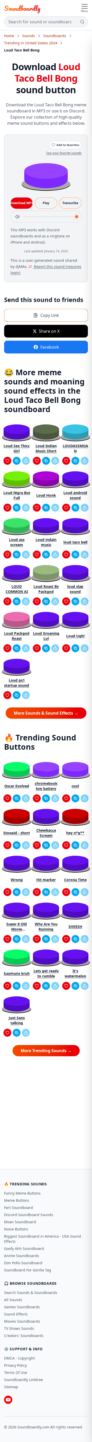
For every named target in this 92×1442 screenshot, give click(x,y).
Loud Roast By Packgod (46, 589)
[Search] (82, 21)
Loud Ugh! (75, 635)
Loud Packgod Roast (16, 636)
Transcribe (70, 203)
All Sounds (13, 1299)
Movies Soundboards (22, 1321)
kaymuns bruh (17, 973)
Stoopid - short (16, 832)
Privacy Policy (15, 1365)
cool (75, 785)
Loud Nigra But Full (16, 495)
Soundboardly (22, 8)
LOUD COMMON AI (17, 589)
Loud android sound (75, 495)
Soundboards (54, 35)
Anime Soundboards (21, 1255)
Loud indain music (46, 542)
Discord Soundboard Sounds (28, 1214)
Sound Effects (16, 1314)
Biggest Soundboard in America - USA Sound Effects (42, 1239)
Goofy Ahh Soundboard (24, 1248)
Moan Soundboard (20, 1221)
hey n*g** (75, 832)
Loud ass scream (17, 542)
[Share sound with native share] (26, 461)
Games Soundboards (22, 1306)
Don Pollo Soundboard (23, 1262)
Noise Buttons (16, 1229)
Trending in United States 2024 (30, 42)
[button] (46, 175)
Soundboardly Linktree (23, 1379)
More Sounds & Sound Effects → (46, 713)
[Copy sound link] (17, 461)
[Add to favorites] (7, 461)
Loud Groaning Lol (46, 636)
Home (9, 35)
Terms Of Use (15, 1372)
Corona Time (75, 879)
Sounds (28, 35)
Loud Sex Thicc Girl (17, 448)
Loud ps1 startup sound (16, 683)
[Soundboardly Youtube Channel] (8, 1400)
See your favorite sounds (64, 153)
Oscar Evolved (16, 785)
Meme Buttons (16, 1200)
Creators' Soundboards (23, 1335)
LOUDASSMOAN (75, 448)
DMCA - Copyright (19, 1358)
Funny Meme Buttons (22, 1193)
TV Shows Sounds (19, 1328)
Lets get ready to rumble (46, 973)
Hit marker (46, 879)
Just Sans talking (17, 1020)
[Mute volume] (17, 216)
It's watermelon (75, 973)
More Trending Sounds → (46, 1050)
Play (46, 203)
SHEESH (75, 926)
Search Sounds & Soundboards (30, 1292)
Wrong (17, 879)
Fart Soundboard (18, 1207)
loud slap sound (75, 589)
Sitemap (11, 1386)
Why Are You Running (46, 927)
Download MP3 (21, 203)
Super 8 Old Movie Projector (16, 927)
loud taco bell (75, 542)
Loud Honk (46, 495)
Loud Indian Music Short (46, 448)
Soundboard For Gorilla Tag (27, 1270)
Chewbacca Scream (46, 833)
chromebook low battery (46, 786)
